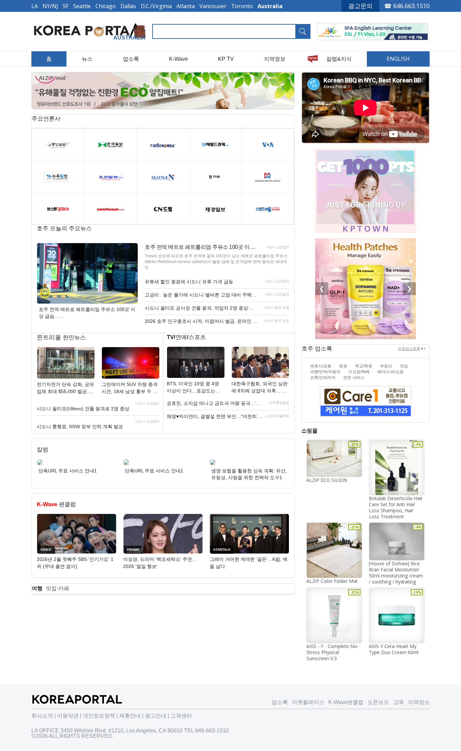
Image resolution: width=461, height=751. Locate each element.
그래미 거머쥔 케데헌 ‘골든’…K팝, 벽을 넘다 (249, 562)
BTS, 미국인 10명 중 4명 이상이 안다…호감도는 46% (193, 387)
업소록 (131, 59)
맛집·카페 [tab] (57, 588)
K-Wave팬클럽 (345, 702)
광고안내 (155, 716)
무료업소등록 (409, 348)
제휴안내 (130, 716)
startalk (222, 549)
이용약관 (68, 716)
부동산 (386, 366)
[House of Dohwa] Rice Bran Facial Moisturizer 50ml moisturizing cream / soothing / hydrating (396, 572)
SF (66, 6)
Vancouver (212, 6)
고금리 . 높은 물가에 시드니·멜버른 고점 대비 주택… (200, 294)
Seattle (82, 6)
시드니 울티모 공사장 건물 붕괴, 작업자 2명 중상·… (199, 308)
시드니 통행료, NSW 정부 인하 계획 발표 (80, 426)
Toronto (242, 6)
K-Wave (178, 59)
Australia (269, 6)
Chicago (106, 6)
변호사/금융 (320, 366)
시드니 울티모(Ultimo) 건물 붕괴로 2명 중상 (83, 408)
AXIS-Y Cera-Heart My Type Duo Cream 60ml (393, 649)
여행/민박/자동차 (325, 371)
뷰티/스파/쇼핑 (390, 371)
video (45, 549)
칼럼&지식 (339, 59)
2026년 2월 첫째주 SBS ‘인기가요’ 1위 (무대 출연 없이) (75, 562)
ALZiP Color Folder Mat (332, 581)
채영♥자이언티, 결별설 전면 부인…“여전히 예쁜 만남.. (216, 416)
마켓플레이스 (308, 702)
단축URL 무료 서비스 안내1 (67, 470)
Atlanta (186, 6)
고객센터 (181, 716)
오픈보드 (378, 702)
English (398, 58)
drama (133, 549)
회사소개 (42, 716)
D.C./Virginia (156, 6)
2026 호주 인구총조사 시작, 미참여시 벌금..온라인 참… (202, 321)
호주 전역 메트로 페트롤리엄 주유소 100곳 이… (200, 247)
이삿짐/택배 (359, 371)
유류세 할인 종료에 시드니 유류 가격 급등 (189, 281)
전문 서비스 (353, 377)
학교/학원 (363, 366)
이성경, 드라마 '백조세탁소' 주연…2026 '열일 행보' (160, 562)
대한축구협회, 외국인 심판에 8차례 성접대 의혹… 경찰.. (260, 387)
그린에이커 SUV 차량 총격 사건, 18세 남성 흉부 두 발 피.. (130, 388)
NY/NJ (50, 6)
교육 (398, 702)
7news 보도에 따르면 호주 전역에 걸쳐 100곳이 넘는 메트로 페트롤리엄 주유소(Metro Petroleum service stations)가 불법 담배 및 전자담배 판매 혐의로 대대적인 (216, 262)
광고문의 (360, 6)
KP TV (226, 59)
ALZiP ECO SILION (326, 480)
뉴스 (87, 59)
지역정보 (275, 59)
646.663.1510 (411, 6)
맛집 (404, 366)
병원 (343, 366)
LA (34, 6)
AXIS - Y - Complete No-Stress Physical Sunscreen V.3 (332, 652)
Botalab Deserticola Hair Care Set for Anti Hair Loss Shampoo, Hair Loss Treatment (396, 507)
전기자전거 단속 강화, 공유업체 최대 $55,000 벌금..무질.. (65, 388)
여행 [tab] (37, 588)
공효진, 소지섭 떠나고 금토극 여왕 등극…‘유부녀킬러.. (216, 403)
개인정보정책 (99, 716)
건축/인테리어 (322, 377)
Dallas (128, 6)
